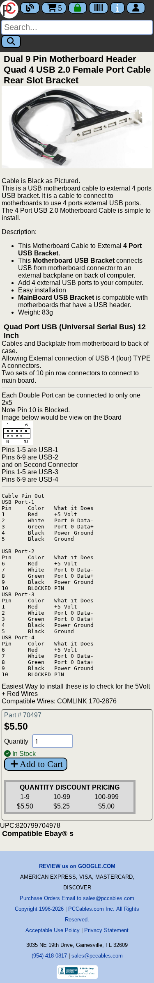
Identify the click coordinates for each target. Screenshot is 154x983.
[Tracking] (98, 8)
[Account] (135, 8)
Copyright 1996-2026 (39, 909)
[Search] (11, 41)
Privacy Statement (106, 930)
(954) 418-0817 (49, 956)
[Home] (10, 8)
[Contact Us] (117, 8)
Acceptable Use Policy (52, 930)
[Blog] (30, 8)
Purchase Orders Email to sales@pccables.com (77, 898)
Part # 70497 (22, 715)
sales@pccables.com (97, 956)
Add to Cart (41, 764)
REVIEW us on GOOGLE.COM (77, 866)
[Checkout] (77, 8)
